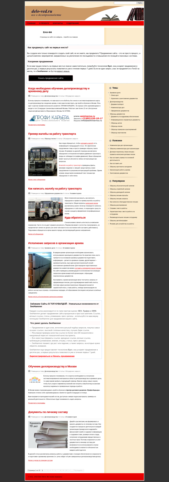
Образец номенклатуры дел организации (124, 148)
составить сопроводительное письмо (88, 268)
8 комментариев (75, 193)
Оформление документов (53, 193)
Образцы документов (117, 114)
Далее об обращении (35, 234)
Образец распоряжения (118, 205)
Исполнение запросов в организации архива (55, 243)
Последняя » (78, 470)
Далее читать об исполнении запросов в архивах (45, 297)
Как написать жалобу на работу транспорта (55, 188)
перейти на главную (71, 37)
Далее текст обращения (36, 179)
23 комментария (71, 417)
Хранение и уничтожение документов (124, 98)
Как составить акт (116, 163)
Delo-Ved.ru (42, 477)
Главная (31, 23)
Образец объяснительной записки (122, 186)
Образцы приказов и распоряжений (123, 129)
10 (66, 470)
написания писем (91, 203)
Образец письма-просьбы (119, 195)
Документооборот (117, 104)
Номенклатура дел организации (121, 145)
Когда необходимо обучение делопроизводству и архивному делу (58, 90)
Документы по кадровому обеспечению (125, 116)
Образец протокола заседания (121, 167)
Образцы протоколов (118, 133)
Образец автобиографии (118, 220)
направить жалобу (87, 143)
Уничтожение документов (119, 173)
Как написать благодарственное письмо (124, 202)
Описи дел (115, 95)
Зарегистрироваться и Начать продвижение (52, 356)
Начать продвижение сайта (50, 78)
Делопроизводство (51, 96)
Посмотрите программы (36, 125)
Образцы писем (50, 139)
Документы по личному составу (48, 412)
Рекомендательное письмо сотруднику (123, 217)
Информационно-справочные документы (125, 120)
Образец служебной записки (120, 189)
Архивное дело (50, 248)
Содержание (72, 23)
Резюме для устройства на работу (122, 224)
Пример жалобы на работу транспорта (52, 133)
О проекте (44, 23)
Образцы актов (116, 123)
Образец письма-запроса (119, 199)
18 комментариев (69, 248)
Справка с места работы (118, 208)
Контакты (58, 23)
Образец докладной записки (120, 192)
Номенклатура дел (117, 107)
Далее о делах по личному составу (40, 460)
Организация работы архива (120, 170)
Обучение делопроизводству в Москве (52, 366)
